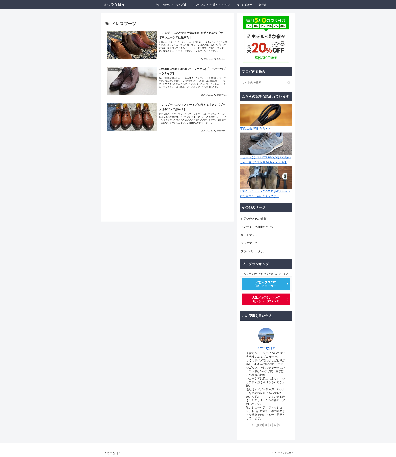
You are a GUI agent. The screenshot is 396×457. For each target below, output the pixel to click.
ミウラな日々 (266, 348)
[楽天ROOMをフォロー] (271, 425)
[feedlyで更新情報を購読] (275, 425)
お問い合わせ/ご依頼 (254, 218)
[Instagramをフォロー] (257, 425)
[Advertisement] (167, 152)
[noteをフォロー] (262, 425)
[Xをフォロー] (253, 425)
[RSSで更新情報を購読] (279, 425)
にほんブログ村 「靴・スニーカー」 (266, 284)
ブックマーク (249, 243)
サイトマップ (249, 235)
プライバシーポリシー (255, 251)
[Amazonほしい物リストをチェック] (266, 425)
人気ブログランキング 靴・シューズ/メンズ (266, 299)
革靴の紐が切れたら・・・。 (258, 128)
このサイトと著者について (257, 226)
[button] (289, 82)
